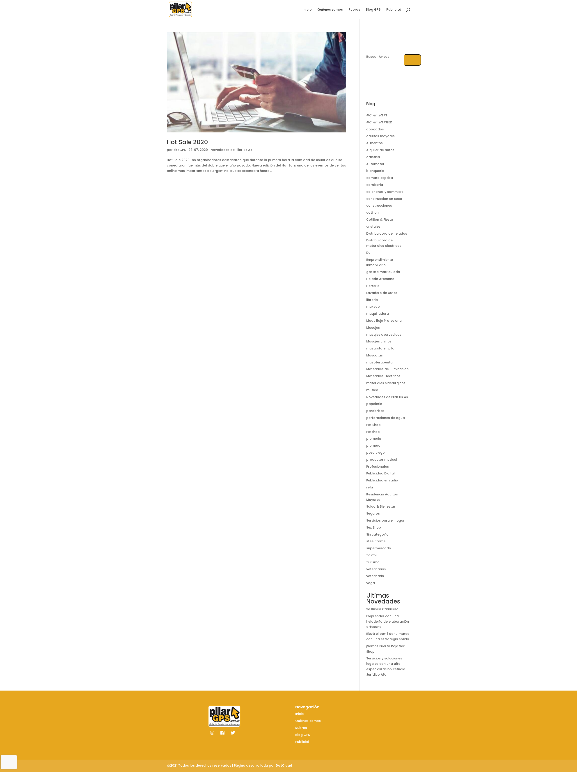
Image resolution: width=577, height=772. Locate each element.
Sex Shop (373, 527)
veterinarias (376, 569)
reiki (369, 487)
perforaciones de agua (385, 418)
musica (372, 390)
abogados (375, 129)
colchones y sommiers (384, 192)
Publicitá (393, 10)
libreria (372, 300)
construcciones (379, 205)
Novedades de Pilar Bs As (231, 150)
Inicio (307, 10)
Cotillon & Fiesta (379, 219)
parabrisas (375, 411)
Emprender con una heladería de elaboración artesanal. (387, 621)
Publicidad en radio (382, 480)
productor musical (381, 459)
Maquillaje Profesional (384, 320)
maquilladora (377, 313)
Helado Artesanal (380, 279)
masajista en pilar (381, 348)
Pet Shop (373, 425)
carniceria (374, 185)
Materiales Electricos (383, 376)
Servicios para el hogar (385, 520)
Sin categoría (377, 534)
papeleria (374, 404)
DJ (368, 252)
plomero (373, 445)
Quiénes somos (330, 10)
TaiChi (371, 555)
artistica (373, 157)
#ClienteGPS (376, 115)
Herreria (373, 286)
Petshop (373, 432)
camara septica (379, 178)
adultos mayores (380, 136)
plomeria (373, 438)
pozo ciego (375, 452)
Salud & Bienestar (380, 506)
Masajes (373, 327)
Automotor (375, 164)
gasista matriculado (383, 272)
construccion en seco (384, 198)
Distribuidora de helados (386, 233)
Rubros (354, 10)
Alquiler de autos (380, 150)
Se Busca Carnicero (382, 609)
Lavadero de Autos (382, 293)
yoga (370, 583)
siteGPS (180, 150)
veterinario (375, 576)
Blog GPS (373, 10)
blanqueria (375, 171)
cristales (373, 226)
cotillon (372, 212)
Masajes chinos (379, 341)
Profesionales (377, 466)
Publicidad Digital (380, 473)
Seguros (373, 513)
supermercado (378, 548)
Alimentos (374, 143)
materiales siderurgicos (385, 383)
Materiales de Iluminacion (387, 369)
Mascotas (374, 355)
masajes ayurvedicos (383, 334)
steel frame (375, 541)
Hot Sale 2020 (187, 142)
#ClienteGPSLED (379, 122)
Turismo (373, 562)
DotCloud (284, 765)
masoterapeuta (379, 362)
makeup (373, 306)
